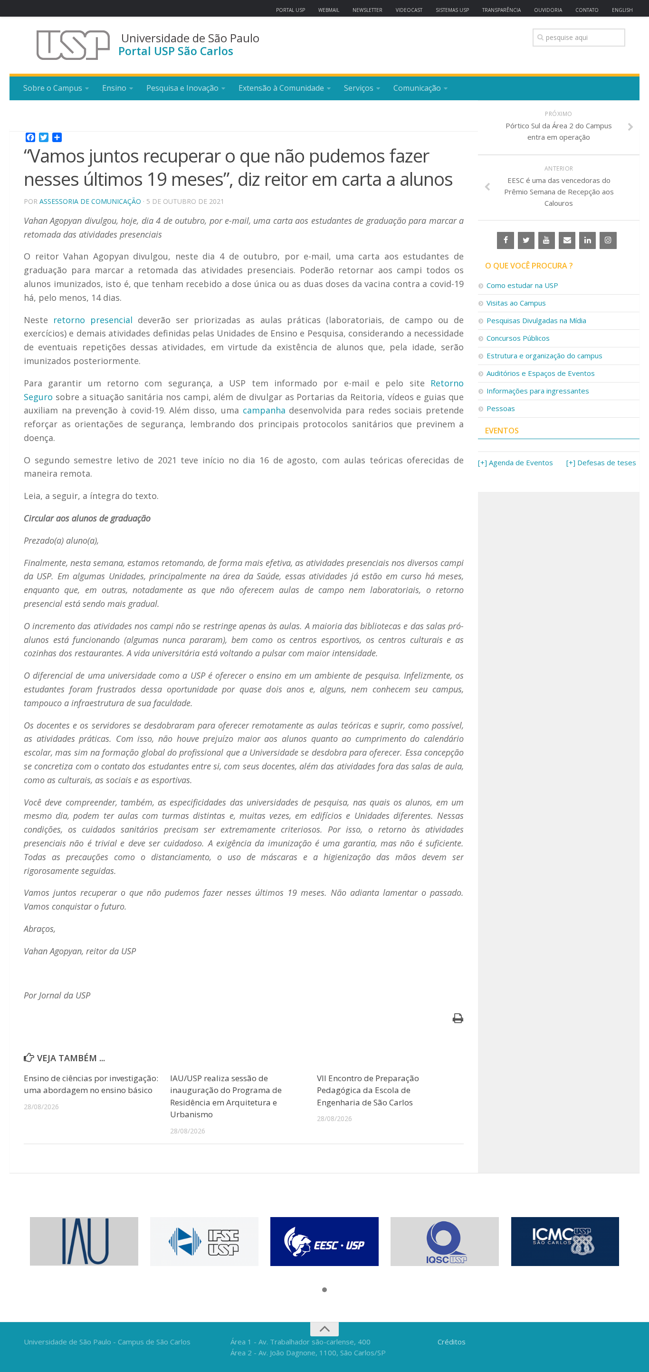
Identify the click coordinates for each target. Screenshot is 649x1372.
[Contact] (567, 240)
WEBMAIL (328, 10)
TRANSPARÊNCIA (501, 10)
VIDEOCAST (409, 10)
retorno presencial (93, 320)
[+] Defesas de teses (601, 462)
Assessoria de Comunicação (90, 201)
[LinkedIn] (587, 240)
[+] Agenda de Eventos (515, 462)
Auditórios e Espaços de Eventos (541, 373)
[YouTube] (546, 240)
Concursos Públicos (518, 338)
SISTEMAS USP (452, 10)
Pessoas (501, 408)
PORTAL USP (290, 10)
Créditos (452, 1341)
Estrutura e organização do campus (544, 355)
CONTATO (587, 10)
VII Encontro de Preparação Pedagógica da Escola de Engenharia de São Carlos (368, 1090)
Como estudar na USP (522, 285)
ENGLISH (622, 10)
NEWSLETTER (367, 10)
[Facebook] (505, 240)
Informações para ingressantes (538, 390)
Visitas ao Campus (516, 302)
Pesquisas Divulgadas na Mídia (536, 320)
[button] (324, 1290)
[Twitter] (526, 240)
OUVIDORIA (548, 10)
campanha (264, 410)
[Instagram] (608, 240)
